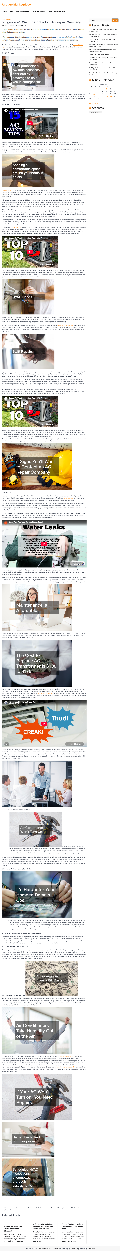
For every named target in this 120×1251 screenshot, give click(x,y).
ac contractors (68, 498)
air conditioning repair (45, 693)
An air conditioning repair (65, 1067)
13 (94, 94)
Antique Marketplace (16, 4)
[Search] (117, 11)
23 (107, 96)
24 (111, 96)
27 (94, 99)
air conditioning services (66, 1056)
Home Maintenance (39, 11)
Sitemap (55, 1249)
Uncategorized (6, 19)
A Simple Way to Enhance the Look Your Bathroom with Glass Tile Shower (44, 1226)
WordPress (91, 1249)
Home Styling (8, 11)
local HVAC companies (65, 325)
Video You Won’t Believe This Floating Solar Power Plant (73, 1226)
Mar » (96, 103)
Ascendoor (74, 1249)
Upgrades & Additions (57, 11)
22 (103, 96)
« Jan (91, 103)
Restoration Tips (22, 11)
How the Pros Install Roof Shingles (99, 54)
